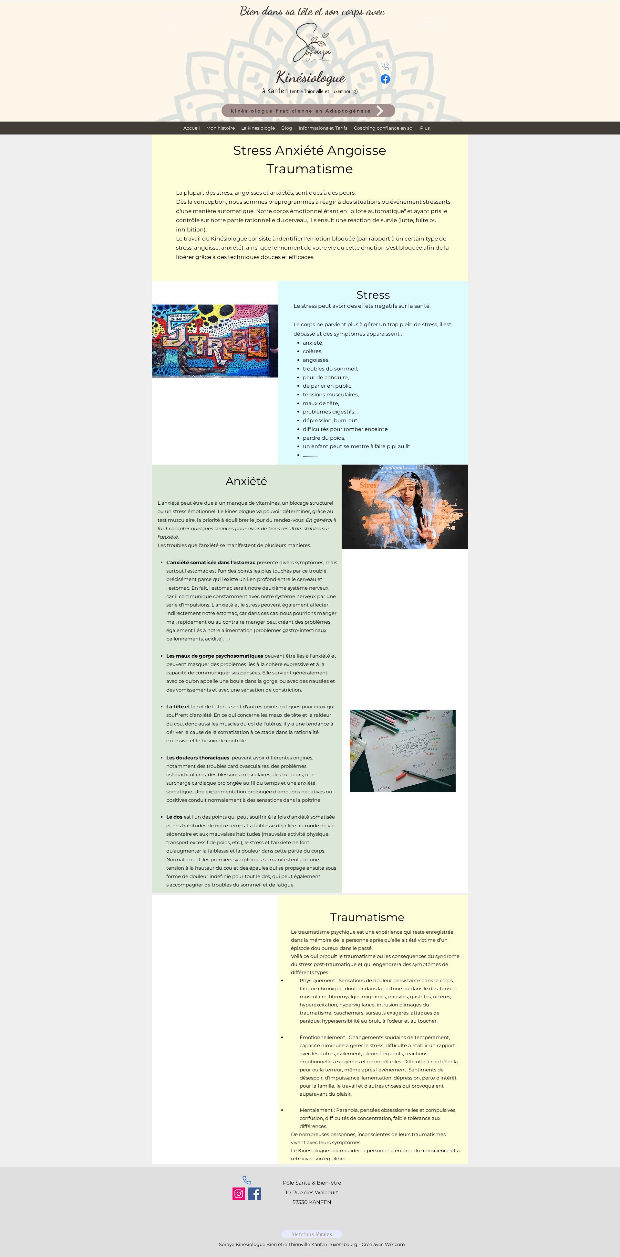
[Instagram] (238, 1193)
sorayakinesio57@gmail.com (312, 1209)
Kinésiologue (310, 77)
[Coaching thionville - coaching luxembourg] (385, 66)
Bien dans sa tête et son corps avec (312, 11)
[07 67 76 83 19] (246, 1180)
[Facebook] (254, 1193)
